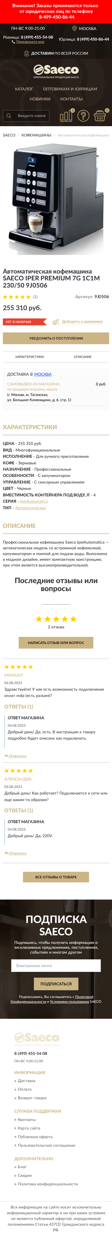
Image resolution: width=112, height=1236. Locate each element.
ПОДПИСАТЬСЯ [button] (56, 984)
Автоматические (30, 508)
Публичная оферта (35, 1137)
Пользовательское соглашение (46, 1146)
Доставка (26, 1081)
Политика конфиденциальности (48, 1184)
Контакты (71, 99)
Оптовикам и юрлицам (70, 89)
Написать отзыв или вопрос (56, 643)
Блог (22, 1167)
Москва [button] (43, 375)
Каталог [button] (24, 89)
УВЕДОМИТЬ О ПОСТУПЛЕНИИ (56, 338)
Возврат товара (32, 1098)
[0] (99, 116)
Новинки (40, 99)
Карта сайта (29, 1128)
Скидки (25, 1176)
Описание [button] (82, 356)
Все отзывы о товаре (56, 877)
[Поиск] (8, 116)
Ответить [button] (17, 756)
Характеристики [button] (29, 356)
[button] (28, 41)
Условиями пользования (69, 1001)
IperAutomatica (34, 502)
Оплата (25, 1090)
